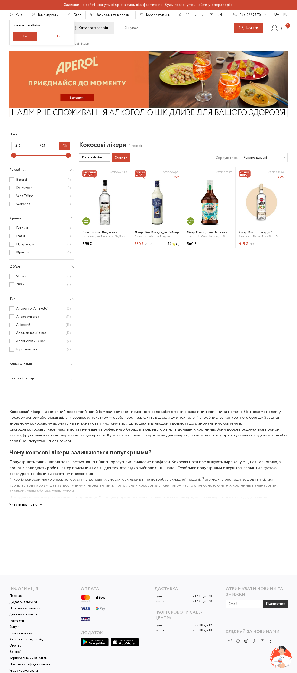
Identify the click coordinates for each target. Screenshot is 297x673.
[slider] (13, 155)
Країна (15, 218)
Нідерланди (43, 244)
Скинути (121, 157)
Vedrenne (43, 204)
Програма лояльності (25, 609)
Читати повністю (23, 504)
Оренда (15, 646)
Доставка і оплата (23, 615)
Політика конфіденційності (30, 664)
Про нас (15, 596)
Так (25, 36)
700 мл (43, 284)
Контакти (16, 621)
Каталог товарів (93, 28)
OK (64, 146)
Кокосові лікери (77, 43)
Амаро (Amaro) (43, 316)
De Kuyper (43, 188)
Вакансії (15, 652)
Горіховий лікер (43, 349)
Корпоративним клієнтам (28, 658)
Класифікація (20, 363)
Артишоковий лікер (43, 341)
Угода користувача (23, 671)
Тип (12, 299)
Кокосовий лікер (92, 158)
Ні (58, 36)
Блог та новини (20, 633)
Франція (43, 252)
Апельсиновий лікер (43, 333)
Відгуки (14, 627)
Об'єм (14, 266)
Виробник (17, 170)
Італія (43, 236)
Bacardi (43, 179)
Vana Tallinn (43, 196)
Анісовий (43, 325)
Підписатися (275, 603)
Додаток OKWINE (23, 602)
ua (276, 14)
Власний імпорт (22, 378)
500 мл (43, 276)
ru (285, 14)
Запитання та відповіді (26, 640)
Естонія (43, 228)
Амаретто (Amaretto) (43, 308)
